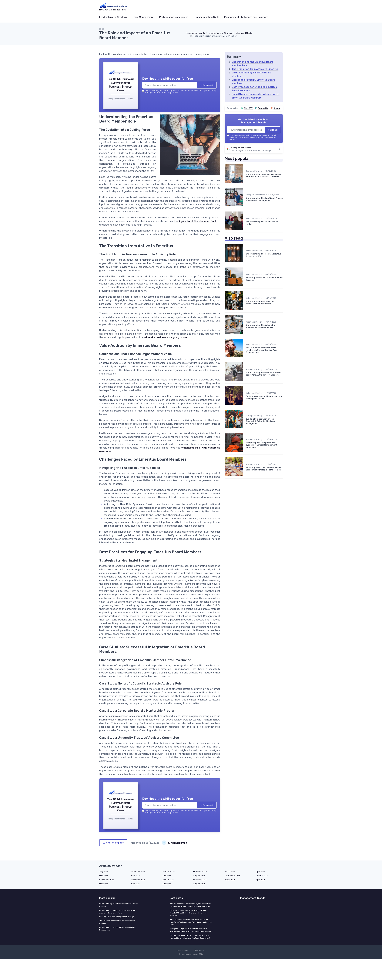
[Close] (245, 457)
